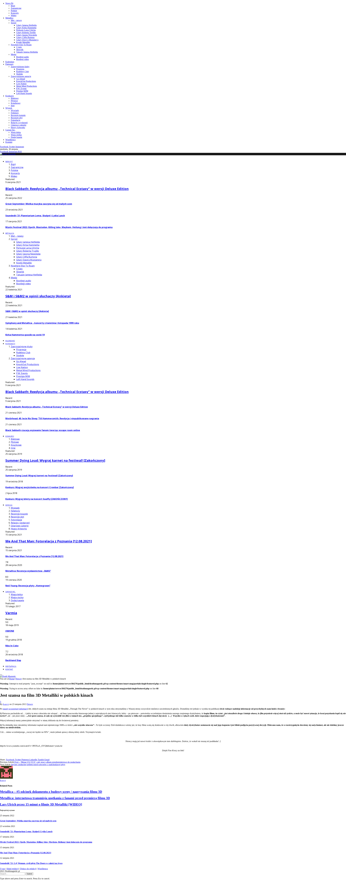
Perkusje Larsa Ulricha (26, 30)
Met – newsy (16, 20)
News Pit (9, 3)
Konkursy (9, 96)
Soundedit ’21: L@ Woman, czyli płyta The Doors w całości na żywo (31, 863)
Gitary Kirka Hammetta (26, 28)
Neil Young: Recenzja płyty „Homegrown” (27, 585)
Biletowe (15, 98)
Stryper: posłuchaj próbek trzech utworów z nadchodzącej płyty (38, 764)
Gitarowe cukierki (18, 125)
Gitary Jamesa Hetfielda (26, 25)
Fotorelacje (15, 120)
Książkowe (15, 103)
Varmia (11, 613)
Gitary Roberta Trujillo (26, 32)
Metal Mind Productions (26, 86)
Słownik (19, 49)
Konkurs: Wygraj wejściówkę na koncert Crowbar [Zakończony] (39, 487)
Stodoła (19, 74)
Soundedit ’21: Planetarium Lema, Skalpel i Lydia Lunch (35, 215)
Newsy (30, 704)
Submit (29, 874)
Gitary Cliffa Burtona (25, 37)
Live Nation (21, 84)
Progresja (20, 69)
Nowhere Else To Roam (21, 45)
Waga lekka (16, 132)
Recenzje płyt (16, 118)
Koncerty (15, 13)
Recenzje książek (18, 115)
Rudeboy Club (22, 71)
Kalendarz (9, 62)
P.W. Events (21, 88)
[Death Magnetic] (8, 154)
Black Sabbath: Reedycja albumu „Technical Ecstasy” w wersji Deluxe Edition (67, 188)
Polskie (14, 10)
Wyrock (8, 108)
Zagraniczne (16, 8)
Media (13, 54)
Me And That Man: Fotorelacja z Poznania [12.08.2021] (48, 541)
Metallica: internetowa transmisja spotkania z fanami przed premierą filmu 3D (55, 798)
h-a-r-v (6, 704)
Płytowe (14, 101)
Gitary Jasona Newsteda (26, 35)
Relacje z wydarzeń (19, 122)
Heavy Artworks (18, 127)
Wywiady (15, 110)
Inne (13, 105)
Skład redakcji (12, 869)
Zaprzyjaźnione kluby (20, 66)
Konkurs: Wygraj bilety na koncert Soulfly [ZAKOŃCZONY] (36, 498)
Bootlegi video (22, 59)
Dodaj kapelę (16, 137)
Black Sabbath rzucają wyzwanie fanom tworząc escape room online (42, 430)
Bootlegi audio (22, 57)
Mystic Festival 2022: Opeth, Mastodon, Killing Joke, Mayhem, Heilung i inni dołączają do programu (59, 227)
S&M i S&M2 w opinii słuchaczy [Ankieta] (38, 296)
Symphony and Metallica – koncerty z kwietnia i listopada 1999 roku (42, 323)
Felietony (15, 113)
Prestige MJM (22, 91)
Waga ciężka (16, 135)
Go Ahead (20, 79)
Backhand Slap (13, 660)
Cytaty (19, 47)
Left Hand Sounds (24, 93)
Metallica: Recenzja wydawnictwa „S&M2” (28, 570)
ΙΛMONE (9, 630)
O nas (2, 869)
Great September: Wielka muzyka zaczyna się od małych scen (38, 203)
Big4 (13, 6)
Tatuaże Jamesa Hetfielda (27, 52)
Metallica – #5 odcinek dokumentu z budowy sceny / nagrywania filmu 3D (51, 791)
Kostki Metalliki (23, 42)
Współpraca (10, 140)
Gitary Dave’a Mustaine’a (27, 40)
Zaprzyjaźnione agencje (21, 76)
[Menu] (1, 674)
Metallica (9, 18)
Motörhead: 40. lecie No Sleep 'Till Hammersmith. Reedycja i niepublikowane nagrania (52, 418)
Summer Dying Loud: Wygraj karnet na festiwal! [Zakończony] (55, 460)
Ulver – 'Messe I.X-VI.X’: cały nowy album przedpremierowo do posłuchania (47, 762)
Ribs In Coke (12, 645)
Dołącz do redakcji (28, 869)
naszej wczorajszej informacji (15, 709)
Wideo (13, 15)
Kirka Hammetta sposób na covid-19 (25, 334)
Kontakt (8, 142)
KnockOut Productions (26, 81)
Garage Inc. (10, 130)
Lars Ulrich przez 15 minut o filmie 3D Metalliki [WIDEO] (41, 804)
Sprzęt (13, 23)
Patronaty (9, 64)
